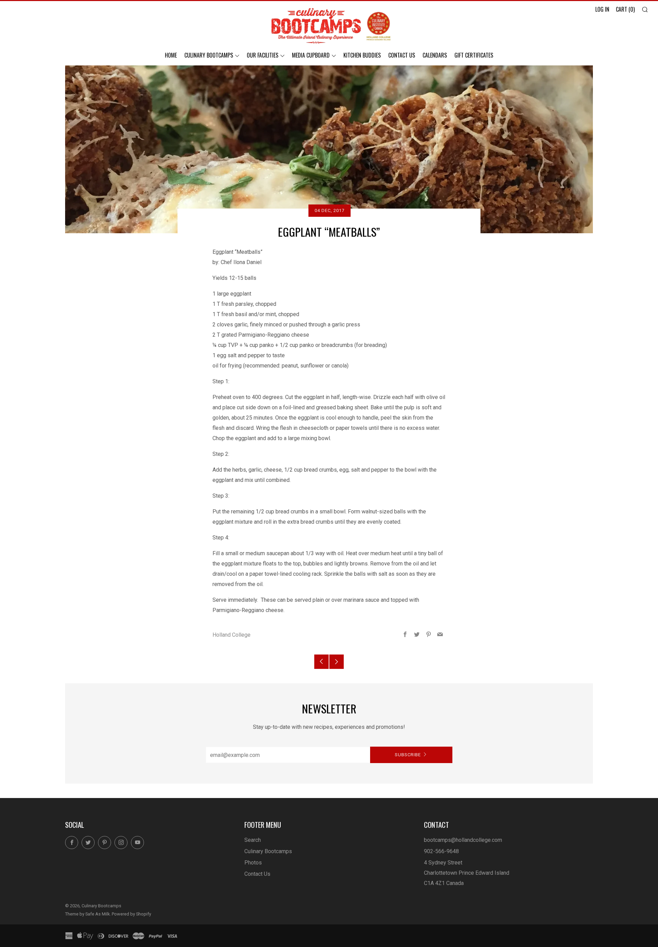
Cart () (625, 9)
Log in (602, 9)
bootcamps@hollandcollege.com (463, 840)
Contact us (401, 55)
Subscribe (408, 754)
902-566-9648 (441, 851)
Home (171, 55)
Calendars (435, 55)
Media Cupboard (311, 55)
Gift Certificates (473, 55)
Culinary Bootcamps (208, 55)
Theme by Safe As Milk (87, 914)
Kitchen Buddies (362, 55)
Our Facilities (262, 55)
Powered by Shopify (131, 914)
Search (252, 840)
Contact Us (257, 874)
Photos (253, 862)
